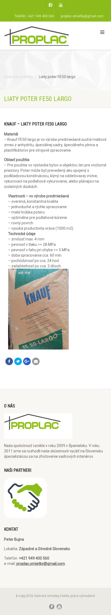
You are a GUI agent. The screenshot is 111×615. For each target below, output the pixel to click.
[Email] (36, 361)
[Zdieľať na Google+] (27, 361)
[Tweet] (18, 361)
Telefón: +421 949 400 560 (34, 16)
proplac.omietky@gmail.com (82, 16)
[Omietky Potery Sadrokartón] (37, 38)
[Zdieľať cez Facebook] (9, 361)
